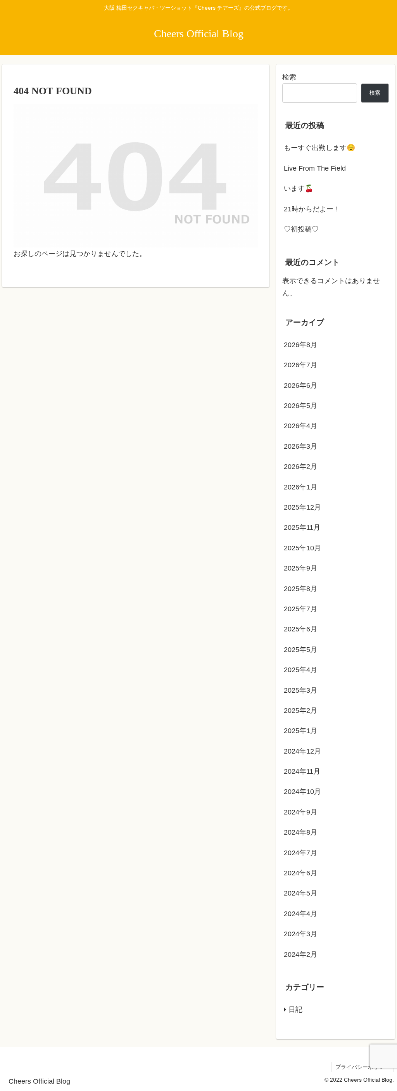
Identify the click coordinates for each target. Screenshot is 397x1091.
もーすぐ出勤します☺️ (319, 148)
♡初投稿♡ (301, 229)
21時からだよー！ (312, 209)
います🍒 (298, 188)
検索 (289, 77)
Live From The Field (315, 168)
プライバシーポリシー (362, 1067)
